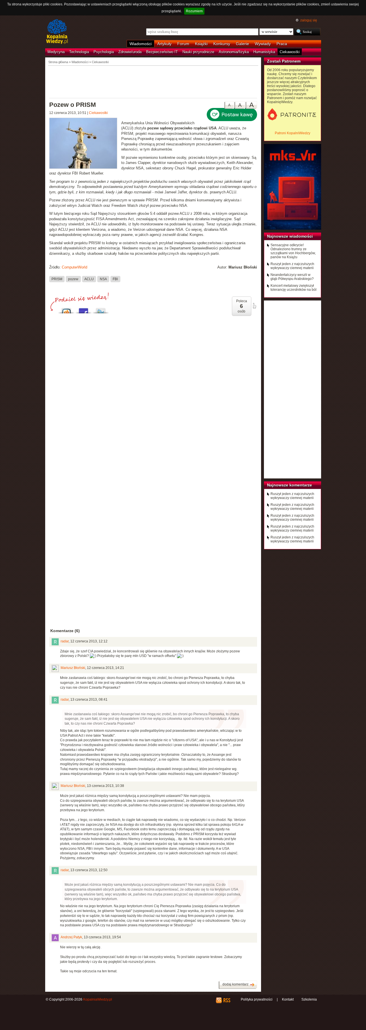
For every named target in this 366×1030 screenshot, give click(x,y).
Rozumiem (194, 11)
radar (65, 641)
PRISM (56, 279)
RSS (226, 1000)
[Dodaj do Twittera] (100, 309)
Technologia (79, 52)
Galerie (242, 43)
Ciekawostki (290, 52)
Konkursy (221, 43)
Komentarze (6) (65, 630)
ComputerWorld (74, 267)
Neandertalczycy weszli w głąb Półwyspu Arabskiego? (292, 277)
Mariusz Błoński (73, 668)
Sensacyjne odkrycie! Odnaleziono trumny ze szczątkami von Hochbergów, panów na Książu (293, 251)
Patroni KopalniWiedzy (292, 133)
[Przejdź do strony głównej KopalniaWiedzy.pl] (57, 32)
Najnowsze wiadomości (290, 236)
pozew (73, 279)
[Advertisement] (153, 81)
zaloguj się (308, 20)
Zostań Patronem (284, 61)
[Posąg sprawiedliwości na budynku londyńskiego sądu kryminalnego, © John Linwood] (85, 144)
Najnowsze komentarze (289, 485)
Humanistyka (264, 52)
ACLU (89, 279)
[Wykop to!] (66, 309)
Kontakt (288, 999)
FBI (115, 279)
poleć (254, 305)
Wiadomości (141, 43)
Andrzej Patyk (71, 937)
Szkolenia (309, 999)
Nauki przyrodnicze (198, 52)
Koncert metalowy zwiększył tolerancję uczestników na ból (293, 288)
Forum (183, 43)
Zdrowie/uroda (130, 52)
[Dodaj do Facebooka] (83, 309)
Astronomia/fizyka (234, 52)
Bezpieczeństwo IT (162, 52)
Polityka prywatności (256, 999)
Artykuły (164, 43)
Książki (201, 43)
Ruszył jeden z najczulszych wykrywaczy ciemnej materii (292, 266)
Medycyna (56, 52)
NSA (103, 279)
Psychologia (104, 52)
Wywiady (263, 43)
